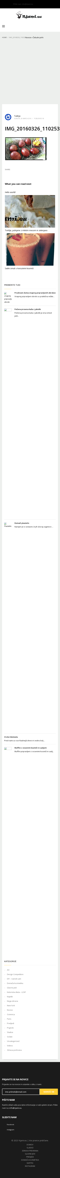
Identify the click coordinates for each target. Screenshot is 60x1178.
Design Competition (15, 974)
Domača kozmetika (15, 983)
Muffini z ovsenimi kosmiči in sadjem (31, 748)
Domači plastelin (22, 523)
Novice (28, 37)
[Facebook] (4, 4)
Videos (10, 1045)
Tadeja (17, 116)
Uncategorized (13, 1041)
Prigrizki (10, 1028)
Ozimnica (11, 1014)
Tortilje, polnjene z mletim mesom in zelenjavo (26, 230)
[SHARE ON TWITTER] (7, 173)
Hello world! (10, 192)
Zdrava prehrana (14, 1050)
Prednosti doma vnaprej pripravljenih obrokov (35, 293)
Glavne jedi (12, 987)
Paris (9, 1019)
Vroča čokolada (11, 737)
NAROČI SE (49, 1092)
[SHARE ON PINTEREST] (22, 173)
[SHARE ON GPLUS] (17, 173)
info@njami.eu (27, 4)
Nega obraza (12, 1001)
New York (11, 1005)
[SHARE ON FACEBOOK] (12, 173)
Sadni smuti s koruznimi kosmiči (19, 268)
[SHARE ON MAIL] (26, 173)
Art (8, 970)
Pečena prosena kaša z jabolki (28, 309)
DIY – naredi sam (14, 979)
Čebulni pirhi (38, 37)
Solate (9, 1036)
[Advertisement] (30, 73)
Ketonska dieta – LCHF (16, 992)
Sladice (10, 1032)
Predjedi (10, 1023)
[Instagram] (8, 4)
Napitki (10, 996)
